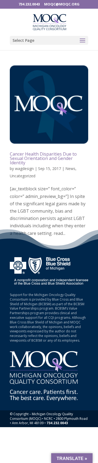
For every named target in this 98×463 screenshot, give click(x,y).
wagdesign (24, 168)
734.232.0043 (29, 4)
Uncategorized (22, 175)
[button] (82, 39)
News (70, 168)
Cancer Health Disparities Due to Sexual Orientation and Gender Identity (43, 158)
